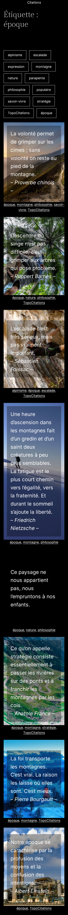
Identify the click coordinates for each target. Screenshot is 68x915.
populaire (44, 90)
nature (13, 78)
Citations (34, 2)
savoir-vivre (17, 101)
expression (16, 67)
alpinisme (15, 55)
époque (46, 113)
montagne (43, 67)
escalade (40, 55)
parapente (37, 78)
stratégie (44, 101)
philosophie (16, 90)
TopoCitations (19, 113)
